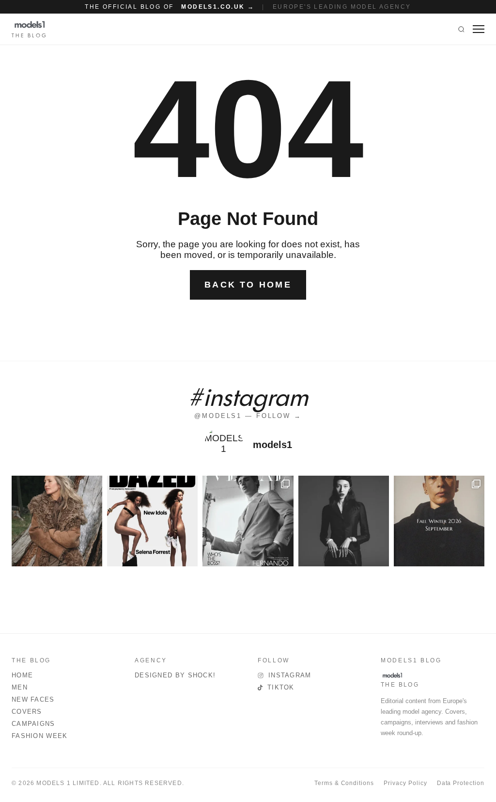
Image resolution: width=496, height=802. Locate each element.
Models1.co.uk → (217, 6)
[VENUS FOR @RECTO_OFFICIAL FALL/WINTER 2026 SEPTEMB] (439, 521)
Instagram (289, 675)
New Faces (33, 699)
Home (22, 675)
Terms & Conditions (344, 783)
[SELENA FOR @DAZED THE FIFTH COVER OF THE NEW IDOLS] (152, 521)
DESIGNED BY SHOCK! (175, 675)
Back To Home (248, 284)
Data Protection (460, 783)
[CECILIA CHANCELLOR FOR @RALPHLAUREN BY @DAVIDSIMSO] (57, 521)
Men (20, 687)
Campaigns (33, 723)
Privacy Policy (405, 783)
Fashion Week (40, 735)
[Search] (461, 29)
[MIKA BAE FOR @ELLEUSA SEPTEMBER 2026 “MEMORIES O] (343, 521)
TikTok (280, 687)
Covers (27, 711)
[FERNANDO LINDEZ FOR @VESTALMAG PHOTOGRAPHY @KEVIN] (247, 521)
